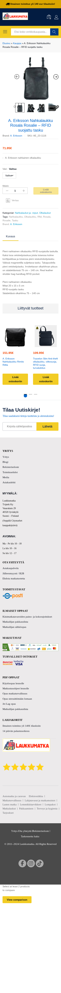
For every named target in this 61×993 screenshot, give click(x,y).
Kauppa (17, 43)
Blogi (5, 462)
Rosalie (7, 220)
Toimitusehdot (10, 472)
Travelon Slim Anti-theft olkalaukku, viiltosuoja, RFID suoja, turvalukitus (45, 363)
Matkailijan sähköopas (14, 627)
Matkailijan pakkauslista (15, 621)
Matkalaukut (9, 808)
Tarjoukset (8, 812)
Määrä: (6, 186)
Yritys (6, 457)
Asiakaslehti (9, 482)
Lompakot (50, 804)
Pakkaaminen (26, 808)
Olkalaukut (45, 212)
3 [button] (35, 395)
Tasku (15, 220)
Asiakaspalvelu (11, 568)
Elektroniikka (36, 796)
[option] (36, 79)
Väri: (10, 169)
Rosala (46, 216)
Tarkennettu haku (30, 836)
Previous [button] (15, 106)
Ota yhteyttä (25, 831)
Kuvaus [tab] (10, 236)
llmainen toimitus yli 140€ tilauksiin (22, 725)
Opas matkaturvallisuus (15, 693)
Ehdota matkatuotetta (14, 578)
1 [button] (25, 395)
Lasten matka (10, 804)
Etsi (54, 31)
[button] (15, 345)
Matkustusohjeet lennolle (16, 688)
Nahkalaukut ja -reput (26, 212)
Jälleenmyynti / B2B (13, 573)
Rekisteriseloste (11, 467)
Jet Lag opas (9, 703)
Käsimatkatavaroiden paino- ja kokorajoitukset (27, 616)
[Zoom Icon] (36, 79)
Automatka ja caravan (14, 796)
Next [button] (57, 106)
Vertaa (15, 200)
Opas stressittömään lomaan (17, 698)
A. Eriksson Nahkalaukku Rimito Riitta (13, 361)
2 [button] (30, 395)
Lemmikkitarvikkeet (30, 804)
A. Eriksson (16, 135)
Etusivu (6, 43)
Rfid (39, 216)
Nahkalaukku (16, 216)
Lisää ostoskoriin (46, 190)
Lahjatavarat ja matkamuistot (40, 800)
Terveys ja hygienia (47, 808)
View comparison (17, 899)
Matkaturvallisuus (12, 800)
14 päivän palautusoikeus (16, 731)
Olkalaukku (30, 216)
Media (6, 477)
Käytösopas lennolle (13, 683)
